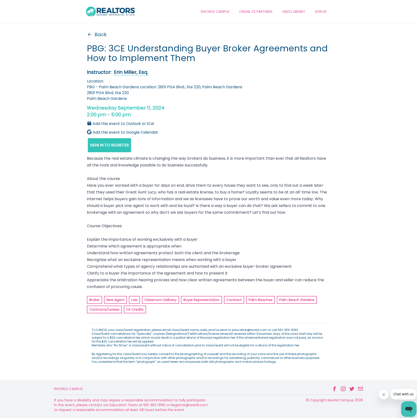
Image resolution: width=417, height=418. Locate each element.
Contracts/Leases (104, 309)
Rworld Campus (68, 388)
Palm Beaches (260, 299)
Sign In (320, 11)
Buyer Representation (201, 299)
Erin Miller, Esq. (131, 72)
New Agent (115, 299)
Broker (94, 299)
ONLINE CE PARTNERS (255, 11)
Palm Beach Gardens (296, 299)
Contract (234, 299)
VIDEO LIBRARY (293, 11)
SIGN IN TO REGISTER (109, 145)
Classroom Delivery (160, 299)
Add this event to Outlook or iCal (123, 123)
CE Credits (135, 309)
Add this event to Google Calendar (125, 132)
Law (134, 299)
